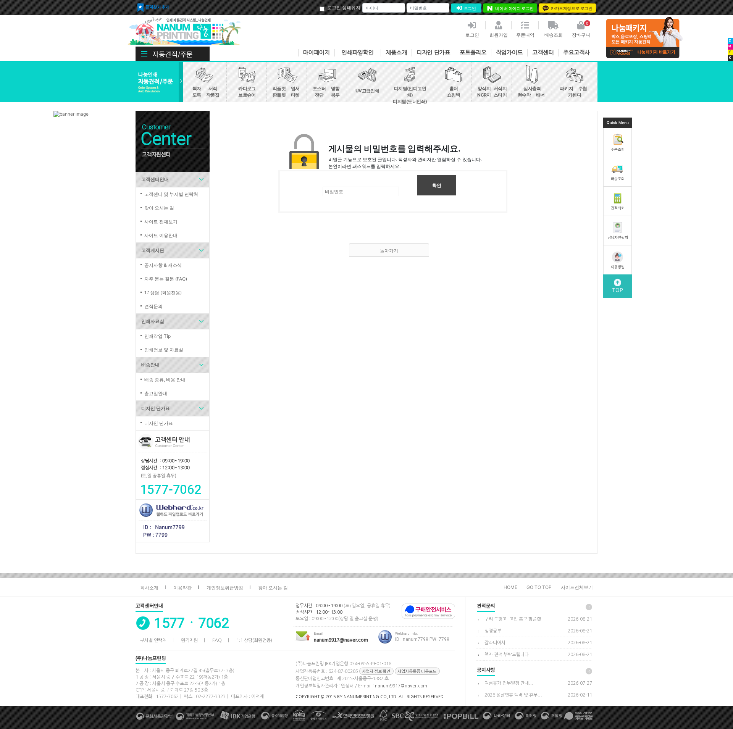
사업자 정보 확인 (376, 671)
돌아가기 (389, 250)
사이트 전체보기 (161, 221)
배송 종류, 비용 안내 (165, 379)
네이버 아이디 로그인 (514, 8)
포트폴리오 (473, 52)
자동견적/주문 (172, 54)
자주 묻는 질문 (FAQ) (165, 279)
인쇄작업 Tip (157, 336)
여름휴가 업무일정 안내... (508, 683)
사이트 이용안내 (161, 235)
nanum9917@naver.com (401, 686)
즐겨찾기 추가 (157, 7)
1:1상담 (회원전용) (163, 292)
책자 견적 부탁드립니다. (507, 654)
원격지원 (189, 640)
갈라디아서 (494, 642)
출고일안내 (155, 393)
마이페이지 (316, 52)
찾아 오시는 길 (159, 208)
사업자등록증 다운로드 (416, 671)
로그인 (470, 8)
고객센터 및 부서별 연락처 (171, 194)
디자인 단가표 (433, 52)
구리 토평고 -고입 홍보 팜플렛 (512, 619)
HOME (510, 587)
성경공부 (492, 631)
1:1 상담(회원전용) (254, 640)
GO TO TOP (539, 587)
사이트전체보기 (577, 587)
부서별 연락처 (153, 640)
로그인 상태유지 (343, 7)
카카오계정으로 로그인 (572, 8)
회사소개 (149, 587)
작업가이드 (509, 52)
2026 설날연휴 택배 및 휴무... (513, 695)
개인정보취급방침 (225, 587)
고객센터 (543, 52)
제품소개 (396, 52)
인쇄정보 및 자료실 (163, 350)
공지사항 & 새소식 (163, 265)
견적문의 (153, 306)
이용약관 (182, 587)
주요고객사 (576, 52)
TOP (617, 290)
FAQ (217, 640)
